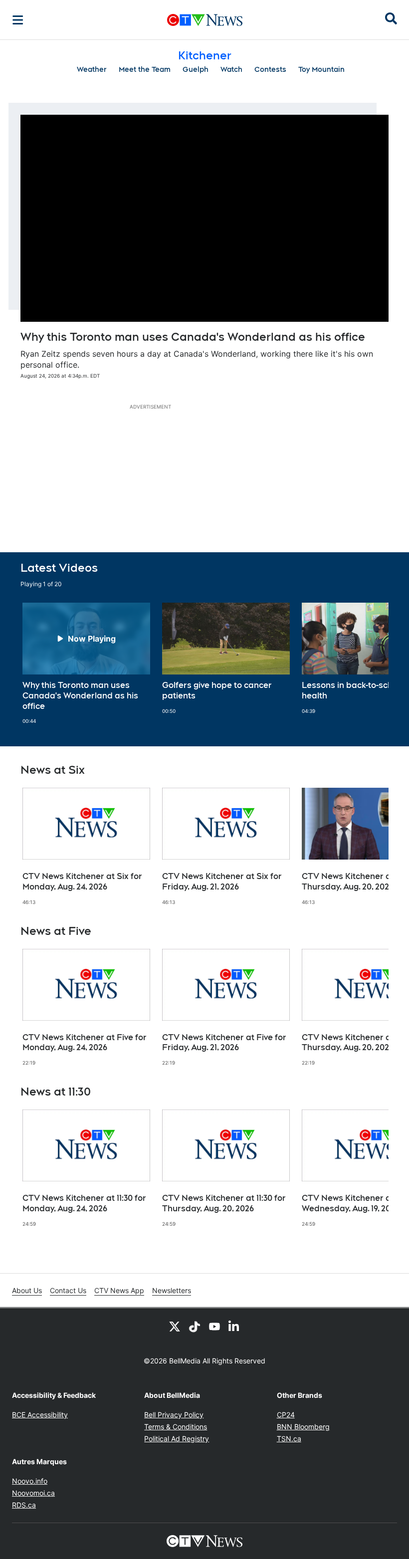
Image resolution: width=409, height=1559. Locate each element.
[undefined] (86, 663)
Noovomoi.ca (33, 1493)
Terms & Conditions (175, 1426)
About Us (27, 1290)
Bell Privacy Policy (174, 1414)
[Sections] (18, 20)
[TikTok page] (195, 1326)
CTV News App (119, 1290)
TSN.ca (289, 1438)
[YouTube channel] (214, 1326)
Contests (270, 69)
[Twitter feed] (175, 1326)
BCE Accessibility (40, 1414)
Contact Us (68, 1290)
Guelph (195, 69)
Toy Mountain (321, 69)
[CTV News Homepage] (204, 20)
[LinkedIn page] (234, 1326)
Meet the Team (145, 69)
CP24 (286, 1414)
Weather (92, 69)
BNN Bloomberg (303, 1426)
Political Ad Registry (176, 1438)
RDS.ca (24, 1505)
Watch (231, 69)
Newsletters (171, 1290)
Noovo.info (29, 1481)
